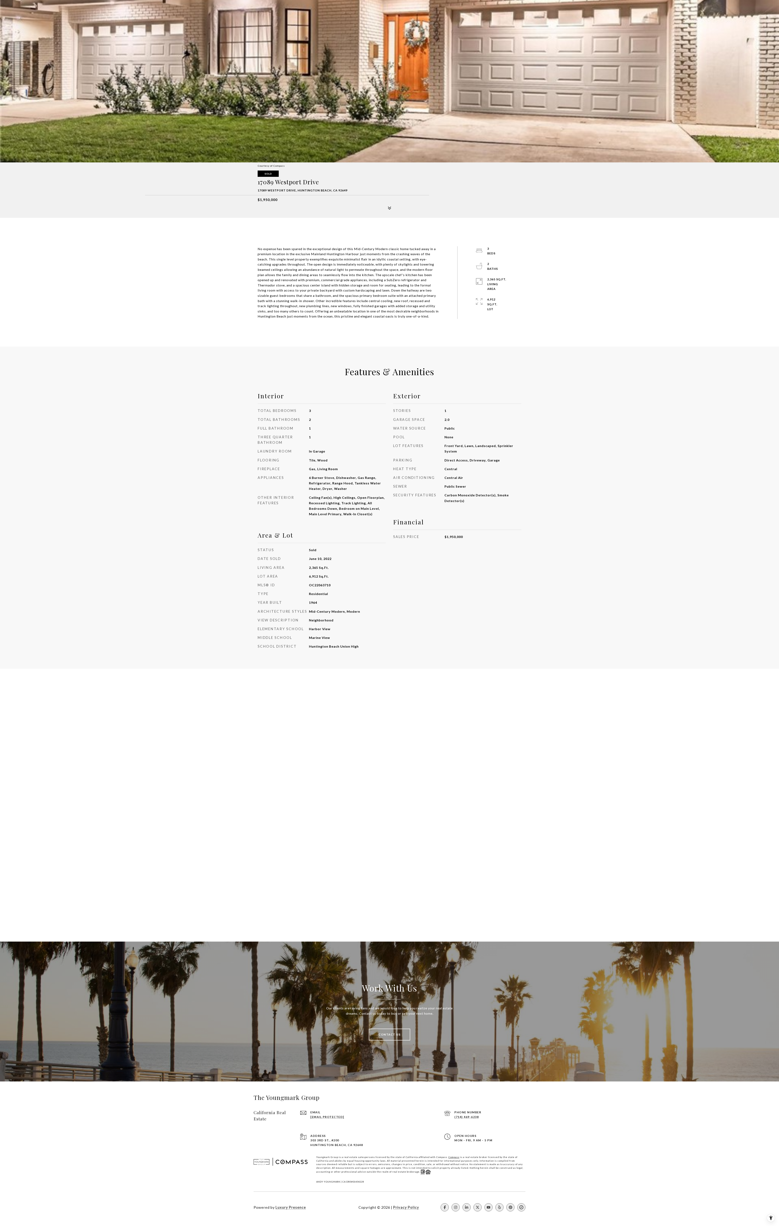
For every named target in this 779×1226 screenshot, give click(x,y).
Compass (453, 1157)
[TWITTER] (477, 1207)
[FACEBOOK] (445, 1207)
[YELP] (499, 1207)
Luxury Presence (290, 1207)
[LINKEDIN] (467, 1207)
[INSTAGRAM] (456, 1207)
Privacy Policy (406, 1207)
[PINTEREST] (510, 1207)
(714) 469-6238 (466, 1117)
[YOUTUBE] (488, 1207)
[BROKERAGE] (521, 1207)
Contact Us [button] (389, 1034)
